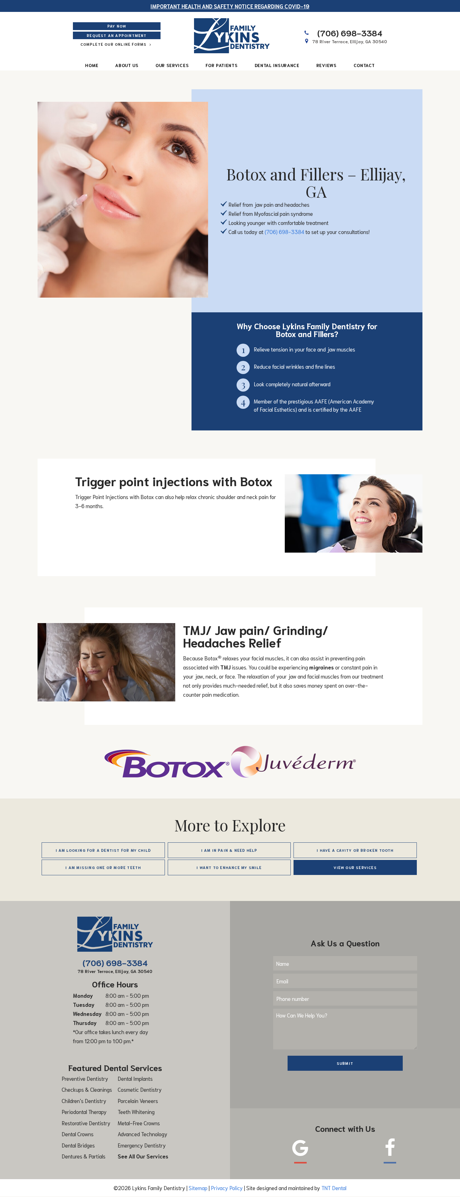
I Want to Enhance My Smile (229, 867)
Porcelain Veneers (138, 1100)
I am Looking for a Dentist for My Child (103, 850)
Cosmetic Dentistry (140, 1089)
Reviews (326, 65)
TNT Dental (333, 1187)
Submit (345, 1063)
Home (91, 65)
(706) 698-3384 (349, 33)
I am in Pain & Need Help (229, 850)
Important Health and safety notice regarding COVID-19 (230, 6)
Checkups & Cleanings (87, 1089)
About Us (127, 65)
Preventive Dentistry (85, 1078)
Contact (364, 65)
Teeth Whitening (136, 1111)
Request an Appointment (116, 35)
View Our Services (355, 867)
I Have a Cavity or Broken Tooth (355, 850)
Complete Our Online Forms (114, 44)
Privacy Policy (227, 1187)
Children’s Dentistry (84, 1100)
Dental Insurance (277, 65)
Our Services (172, 65)
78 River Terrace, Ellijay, (349, 41)
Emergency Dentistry (142, 1145)
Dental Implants (135, 1078)
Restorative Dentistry (86, 1122)
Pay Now (116, 25)
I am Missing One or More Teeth (103, 867)
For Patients (222, 65)
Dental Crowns (78, 1133)
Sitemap (198, 1187)
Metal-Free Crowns (139, 1122)
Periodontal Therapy (84, 1111)
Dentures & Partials (83, 1156)
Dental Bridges (78, 1145)
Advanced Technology (142, 1133)
